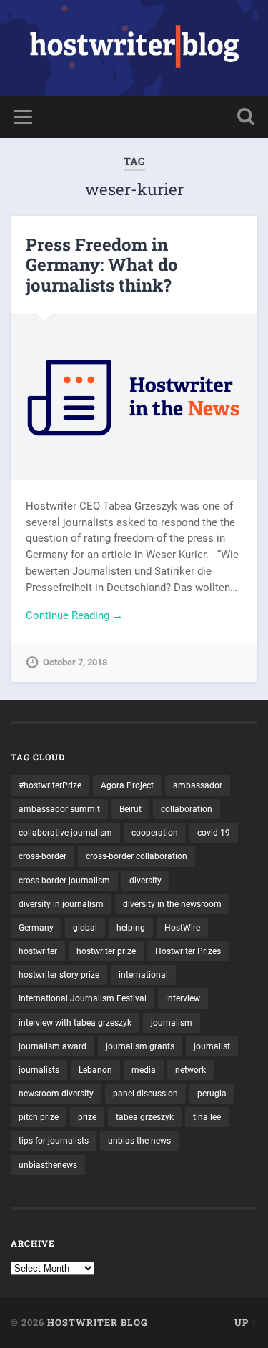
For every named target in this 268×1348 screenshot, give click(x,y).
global (85, 928)
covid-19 (213, 833)
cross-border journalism (64, 881)
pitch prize (39, 1117)
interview (183, 998)
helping (130, 928)
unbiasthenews (48, 1165)
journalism (171, 1023)
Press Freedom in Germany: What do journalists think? (102, 265)
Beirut (130, 809)
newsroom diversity (56, 1094)
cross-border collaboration (136, 856)
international (143, 975)
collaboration (186, 809)
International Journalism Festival (83, 998)
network (190, 1070)
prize (87, 1117)
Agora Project (127, 785)
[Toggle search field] (245, 117)
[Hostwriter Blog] (134, 48)
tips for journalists (54, 1141)
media (143, 1070)
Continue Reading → (74, 615)
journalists (39, 1070)
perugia (212, 1094)
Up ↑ (245, 1322)
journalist (212, 1046)
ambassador (197, 785)
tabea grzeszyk (145, 1117)
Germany (36, 928)
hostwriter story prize (59, 975)
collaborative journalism (65, 833)
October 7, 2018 (75, 662)
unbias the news (139, 1141)
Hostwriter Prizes (188, 951)
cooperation (154, 833)
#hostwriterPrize (50, 785)
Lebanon (95, 1070)
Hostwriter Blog (97, 1322)
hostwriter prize (106, 951)
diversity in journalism (61, 904)
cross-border (42, 856)
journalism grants (140, 1046)
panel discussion (145, 1094)
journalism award (52, 1046)
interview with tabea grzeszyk (75, 1023)
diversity (145, 881)
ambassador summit (59, 809)
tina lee (207, 1117)
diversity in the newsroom (172, 904)
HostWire (182, 928)
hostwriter (38, 951)
